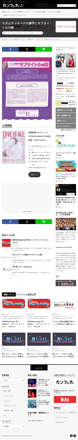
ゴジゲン (65, 316)
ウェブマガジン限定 (39, 12)
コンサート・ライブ (10, 406)
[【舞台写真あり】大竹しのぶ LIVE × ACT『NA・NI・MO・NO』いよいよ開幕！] (32, 383)
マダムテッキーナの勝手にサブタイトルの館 (27, 255)
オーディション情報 (54, 12)
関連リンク (34, 175)
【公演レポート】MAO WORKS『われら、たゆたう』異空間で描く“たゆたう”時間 (43, 392)
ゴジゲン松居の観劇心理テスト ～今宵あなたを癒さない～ (64, 322)
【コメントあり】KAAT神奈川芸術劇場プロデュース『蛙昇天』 (43, 403)
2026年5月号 (58, 350)
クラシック (7, 401)
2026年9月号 (7, 350)
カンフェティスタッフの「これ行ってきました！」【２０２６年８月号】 (65, 176)
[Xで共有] (27, 49)
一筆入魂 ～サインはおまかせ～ (22, 267)
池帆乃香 (30, 318)
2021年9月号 (17, 33)
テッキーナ (37, 33)
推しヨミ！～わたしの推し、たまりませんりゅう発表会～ (13, 355)
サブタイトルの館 (28, 33)
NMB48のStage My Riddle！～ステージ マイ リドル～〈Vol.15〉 (13, 324)
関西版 (10, 318)
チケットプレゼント (64, 126)
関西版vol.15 (42, 318)
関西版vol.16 (17, 318)
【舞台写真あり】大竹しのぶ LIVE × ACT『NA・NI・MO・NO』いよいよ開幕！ (43, 382)
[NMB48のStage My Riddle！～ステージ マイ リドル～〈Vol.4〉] (6, 243)
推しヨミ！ (15, 350)
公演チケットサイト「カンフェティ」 (15, 15)
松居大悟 (69, 318)
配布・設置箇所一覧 (64, 115)
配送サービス (61, 121)
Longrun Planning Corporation (22, 436)
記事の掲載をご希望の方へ (36, 420)
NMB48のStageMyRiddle (16, 316)
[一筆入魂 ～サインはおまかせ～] (6, 269)
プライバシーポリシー (62, 417)
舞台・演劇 (7, 391)
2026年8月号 (32, 350)
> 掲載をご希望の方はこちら (68, 130)
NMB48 (6, 316)
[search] (74, 5)
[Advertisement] (27, 196)
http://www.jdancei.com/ (41, 158)
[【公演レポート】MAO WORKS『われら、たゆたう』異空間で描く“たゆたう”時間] (32, 393)
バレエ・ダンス (8, 396)
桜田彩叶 (4, 318)
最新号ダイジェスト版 (64, 110)
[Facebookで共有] (10, 49)
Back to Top (39, 368)
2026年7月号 (58, 316)
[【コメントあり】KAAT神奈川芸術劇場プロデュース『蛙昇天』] (32, 404)
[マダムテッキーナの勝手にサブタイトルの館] (6, 257)
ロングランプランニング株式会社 (66, 412)
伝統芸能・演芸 (8, 410)
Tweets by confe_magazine (64, 247)
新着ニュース (6, 12)
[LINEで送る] (43, 49)
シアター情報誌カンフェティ (21, 12)
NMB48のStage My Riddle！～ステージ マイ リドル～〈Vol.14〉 (38, 324)
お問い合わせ (60, 422)
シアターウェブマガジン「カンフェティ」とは (41, 5)
